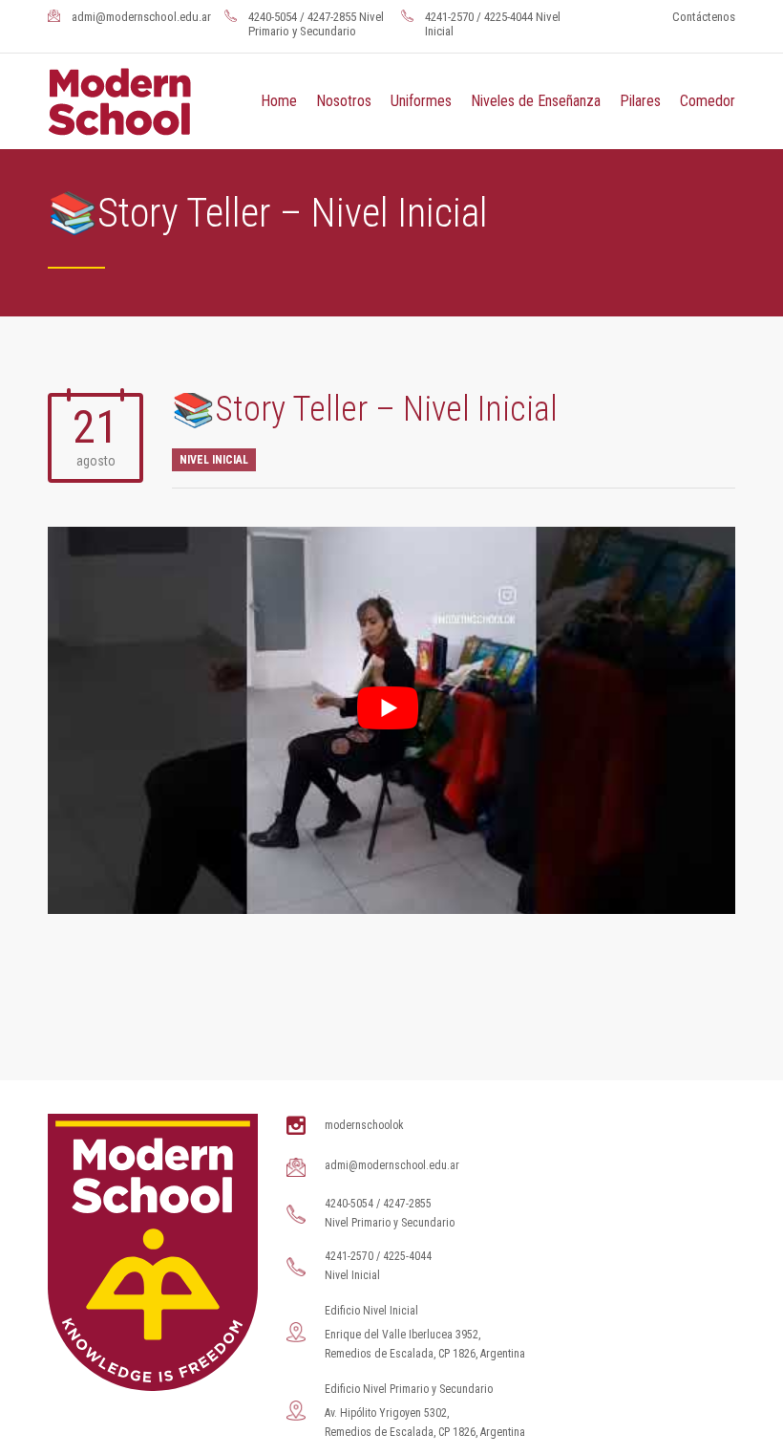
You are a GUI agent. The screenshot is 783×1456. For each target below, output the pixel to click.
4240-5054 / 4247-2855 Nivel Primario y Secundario (316, 24)
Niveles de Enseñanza (536, 101)
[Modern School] (130, 101)
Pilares (640, 101)
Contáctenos (703, 17)
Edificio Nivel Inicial (371, 1310)
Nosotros (343, 101)
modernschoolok (364, 1125)
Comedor (707, 101)
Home (279, 101)
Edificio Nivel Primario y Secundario (409, 1389)
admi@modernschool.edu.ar (141, 17)
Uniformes (421, 101)
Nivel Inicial (214, 460)
